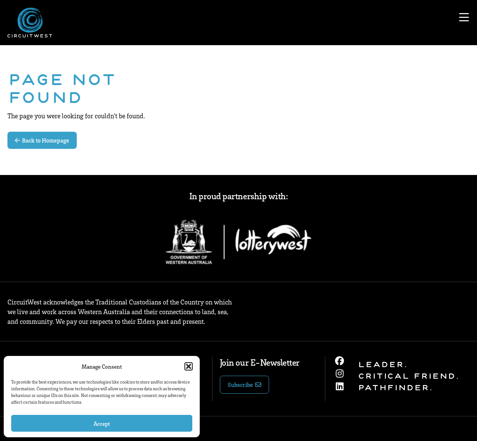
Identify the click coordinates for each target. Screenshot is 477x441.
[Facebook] (339, 360)
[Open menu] (464, 17)
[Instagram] (339, 373)
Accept (102, 423)
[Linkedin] (339, 386)
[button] (188, 366)
